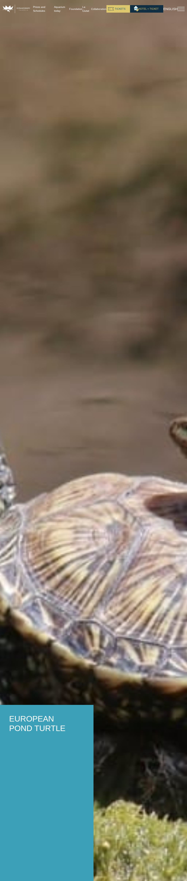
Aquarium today (59, 8)
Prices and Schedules (39, 8)
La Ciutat (85, 8)
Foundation (75, 8)
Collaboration (98, 8)
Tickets (120, 8)
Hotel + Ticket (148, 8)
